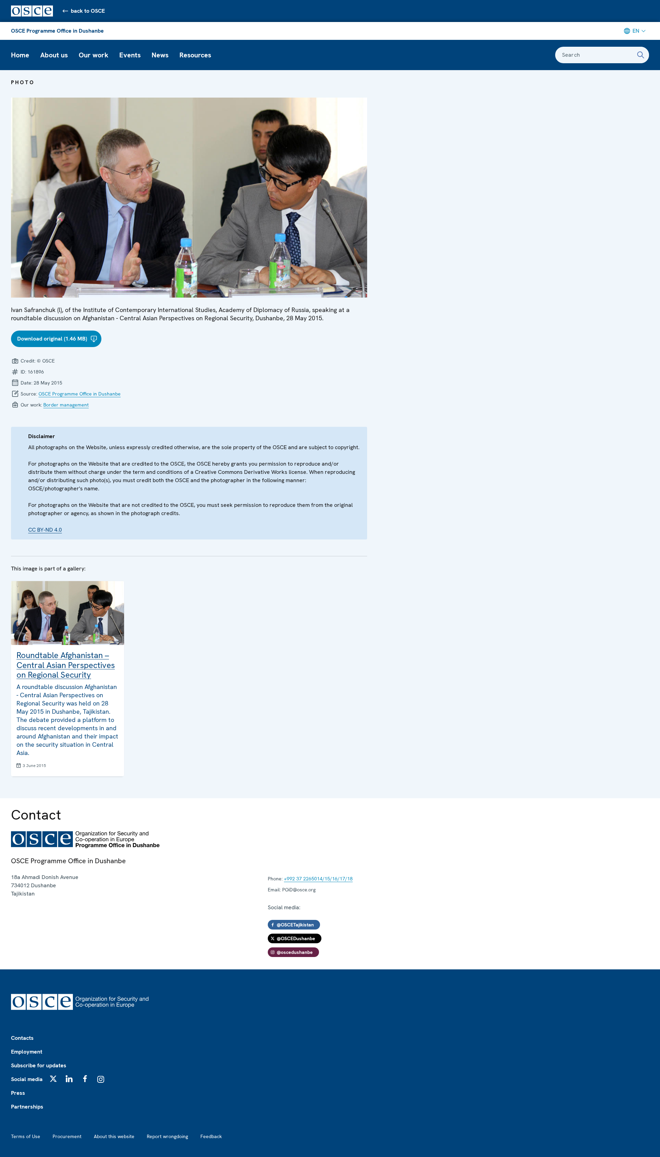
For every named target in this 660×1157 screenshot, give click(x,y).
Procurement (67, 1136)
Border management (66, 405)
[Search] (640, 55)
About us (54, 55)
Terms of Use (25, 1136)
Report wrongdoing (167, 1136)
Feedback (211, 1136)
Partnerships (27, 1106)
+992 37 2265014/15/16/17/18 (318, 879)
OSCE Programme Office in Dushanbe (57, 30)
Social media (27, 1079)
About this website (114, 1136)
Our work (93, 55)
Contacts (22, 1038)
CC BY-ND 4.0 (45, 529)
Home (20, 55)
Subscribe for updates (38, 1065)
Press (18, 1093)
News (160, 55)
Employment (26, 1051)
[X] (53, 1078)
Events (130, 55)
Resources (195, 55)
